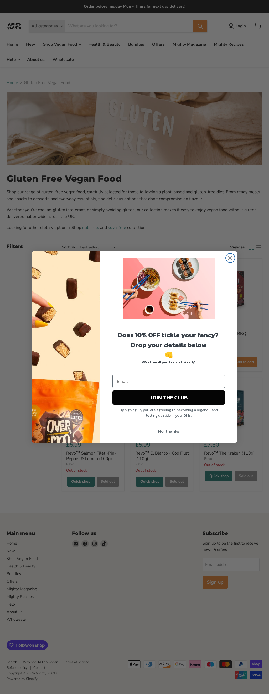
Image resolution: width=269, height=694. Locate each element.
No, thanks (168, 431)
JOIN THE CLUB (169, 397)
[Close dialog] (230, 258)
